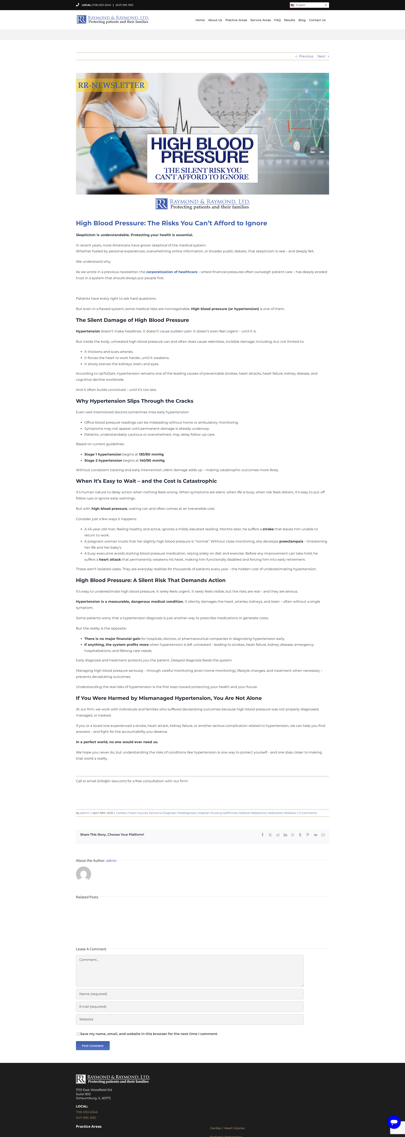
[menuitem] (309, 5)
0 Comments (308, 813)
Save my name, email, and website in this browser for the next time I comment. (149, 1034)
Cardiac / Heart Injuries (132, 813)
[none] (309, 5)
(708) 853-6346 (101, 5)
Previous (306, 56)
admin (84, 813)
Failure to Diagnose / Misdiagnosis (172, 813)
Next (321, 56)
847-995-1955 (86, 1118)
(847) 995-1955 (123, 5)
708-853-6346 (87, 1112)
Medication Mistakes (282, 813)
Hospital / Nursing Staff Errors (217, 813)
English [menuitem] (300, 5)
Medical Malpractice (252, 813)
